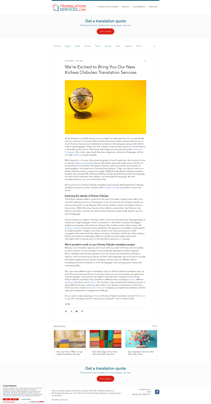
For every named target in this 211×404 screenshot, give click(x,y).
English (68, 46)
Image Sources (115, 393)
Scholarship (76, 391)
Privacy (86, 393)
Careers (85, 391)
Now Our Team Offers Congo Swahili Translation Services (70, 353)
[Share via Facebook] (66, 311)
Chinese (88, 46)
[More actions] (145, 60)
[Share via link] (82, 311)
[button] (154, 46)
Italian (118, 46)
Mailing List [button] (109, 391)
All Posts (57, 46)
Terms (79, 393)
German (108, 46)
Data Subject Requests (99, 393)
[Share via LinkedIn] (77, 311)
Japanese (128, 46)
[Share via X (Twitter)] (71, 311)
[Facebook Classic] (157, 392)
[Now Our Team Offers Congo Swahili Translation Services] (70, 339)
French (98, 46)
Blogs (68, 391)
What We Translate (96, 391)
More (139, 46)
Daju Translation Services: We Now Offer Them (141, 353)
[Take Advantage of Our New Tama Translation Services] (105, 339)
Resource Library (58, 391)
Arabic (77, 46)
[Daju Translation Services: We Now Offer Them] (141, 339)
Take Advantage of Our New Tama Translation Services (104, 353)
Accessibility (57, 395)
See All (154, 326)
